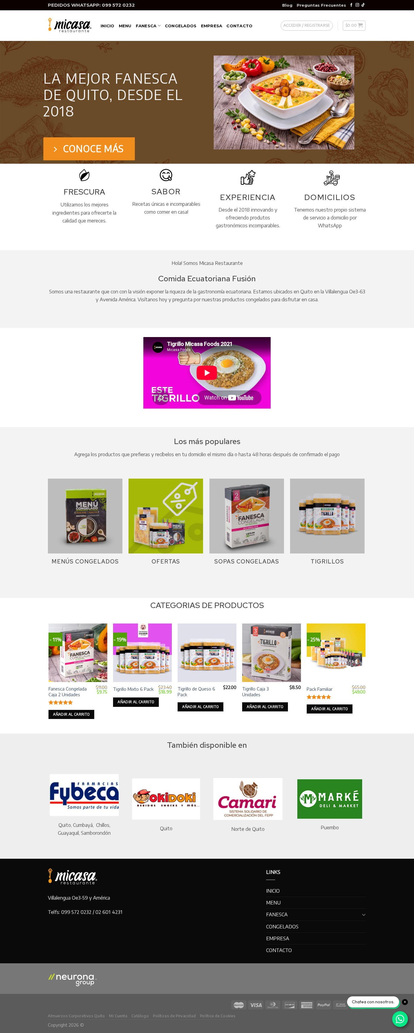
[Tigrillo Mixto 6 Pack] (142, 652)
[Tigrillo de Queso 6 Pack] (207, 652)
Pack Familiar (319, 689)
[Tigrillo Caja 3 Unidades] (271, 652)
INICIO (108, 25)
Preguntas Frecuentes (321, 5)
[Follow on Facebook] (351, 5)
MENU (125, 25)
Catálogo (140, 1015)
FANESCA (146, 25)
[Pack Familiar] (336, 652)
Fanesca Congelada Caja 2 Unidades (67, 691)
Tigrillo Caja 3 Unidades (255, 691)
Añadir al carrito (71, 714)
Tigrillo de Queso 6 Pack (196, 691)
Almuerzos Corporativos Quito (76, 1015)
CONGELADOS (181, 25)
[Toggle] (363, 914)
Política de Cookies (217, 1015)
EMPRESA (211, 25)
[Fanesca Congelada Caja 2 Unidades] (77, 652)
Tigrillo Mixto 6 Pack (133, 689)
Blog (287, 5)
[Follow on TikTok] (363, 5)
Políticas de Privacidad (174, 1015)
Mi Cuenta (118, 1015)
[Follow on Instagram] (357, 5)
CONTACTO (239, 25)
